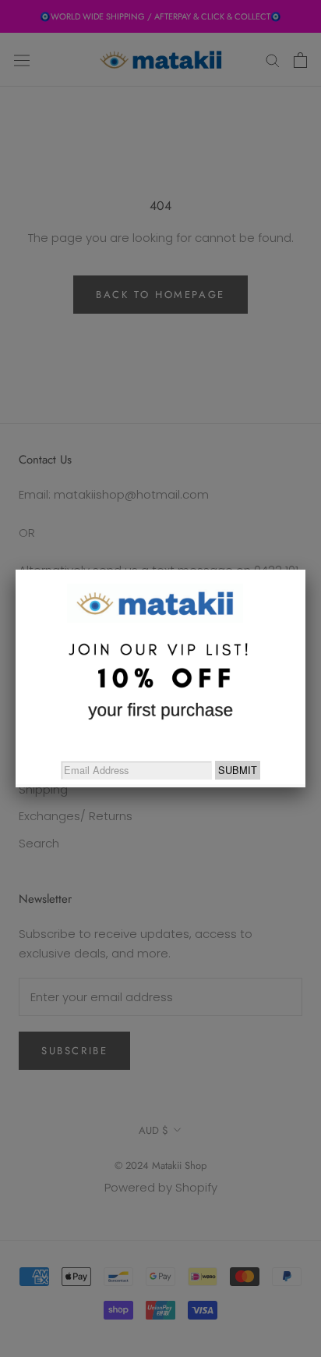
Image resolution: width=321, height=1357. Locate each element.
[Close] (305, 570)
